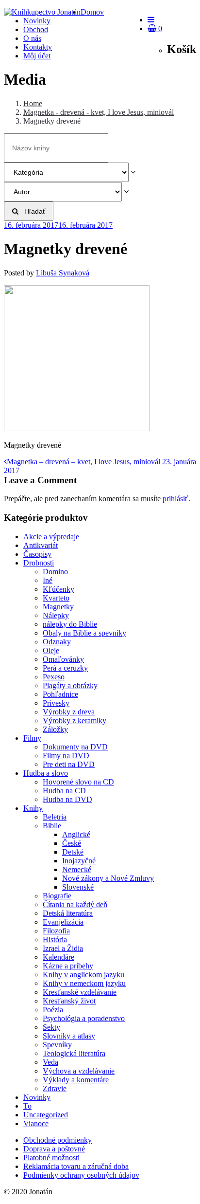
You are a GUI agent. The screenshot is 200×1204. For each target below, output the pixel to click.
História (55, 939)
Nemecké (76, 869)
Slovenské (78, 887)
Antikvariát (40, 545)
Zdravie (55, 1088)
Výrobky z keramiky (74, 720)
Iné (47, 580)
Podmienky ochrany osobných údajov (81, 1175)
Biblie (52, 825)
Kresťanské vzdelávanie (80, 992)
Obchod (35, 29)
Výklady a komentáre (76, 1080)
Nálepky (56, 615)
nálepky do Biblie (70, 624)
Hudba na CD (64, 790)
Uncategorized (45, 1115)
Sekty (51, 1027)
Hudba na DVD (67, 799)
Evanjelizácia (63, 922)
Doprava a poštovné (54, 1149)
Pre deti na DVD (69, 764)
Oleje (51, 650)
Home (32, 103)
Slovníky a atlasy (69, 1036)
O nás (32, 38)
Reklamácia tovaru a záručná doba (76, 1166)
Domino (55, 571)
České (71, 843)
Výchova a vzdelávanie (79, 1071)
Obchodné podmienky (57, 1140)
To (27, 1106)
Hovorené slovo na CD (78, 782)
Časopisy (37, 554)
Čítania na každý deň (75, 904)
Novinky (36, 21)
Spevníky (57, 1044)
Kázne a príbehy (68, 966)
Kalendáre (58, 957)
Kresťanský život (69, 1001)
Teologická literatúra (74, 1053)
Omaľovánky (63, 659)
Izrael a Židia (63, 948)
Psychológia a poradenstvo (84, 1018)
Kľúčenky (58, 589)
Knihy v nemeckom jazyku (84, 983)
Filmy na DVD (66, 755)
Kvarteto (56, 598)
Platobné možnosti (51, 1157)
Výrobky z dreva (69, 712)
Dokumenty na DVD (75, 747)
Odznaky (57, 642)
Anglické (76, 834)
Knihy (33, 808)
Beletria (55, 817)
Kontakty (37, 47)
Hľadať (31, 211)
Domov (92, 12)
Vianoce (36, 1123)
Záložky (55, 729)
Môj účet (36, 56)
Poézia (53, 1009)
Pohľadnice (60, 694)
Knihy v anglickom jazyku (83, 974)
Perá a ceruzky (65, 668)
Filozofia (56, 931)
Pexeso (54, 677)
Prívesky (56, 703)
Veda (50, 1062)
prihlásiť (175, 498)
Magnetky (58, 606)
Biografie (57, 896)
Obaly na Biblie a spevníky (84, 633)
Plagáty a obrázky (70, 685)
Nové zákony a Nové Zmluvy (108, 878)
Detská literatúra (68, 913)
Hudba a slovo (45, 773)
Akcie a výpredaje (51, 536)
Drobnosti (38, 563)
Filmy (32, 738)
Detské (72, 852)
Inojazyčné (79, 861)
